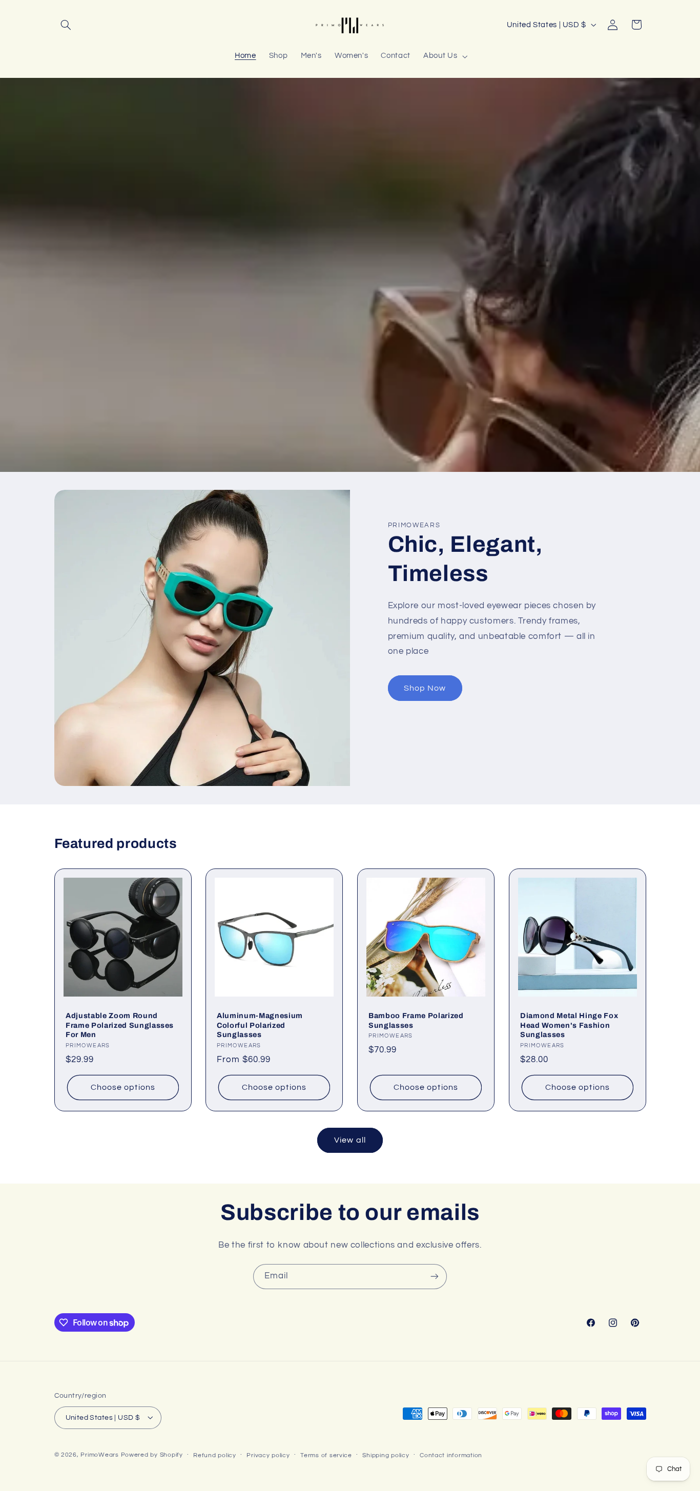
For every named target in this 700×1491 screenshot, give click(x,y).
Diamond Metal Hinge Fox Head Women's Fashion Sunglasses (569, 1025)
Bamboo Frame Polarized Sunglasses (416, 1020)
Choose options (123, 1088)
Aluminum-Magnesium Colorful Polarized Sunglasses (260, 1025)
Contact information (451, 1455)
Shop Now (425, 688)
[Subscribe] (434, 1276)
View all (349, 1140)
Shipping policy (385, 1455)
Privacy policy (268, 1455)
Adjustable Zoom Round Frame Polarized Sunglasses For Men (120, 1025)
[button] (66, 24)
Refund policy (214, 1455)
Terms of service (326, 1455)
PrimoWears (99, 1454)
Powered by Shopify (152, 1454)
